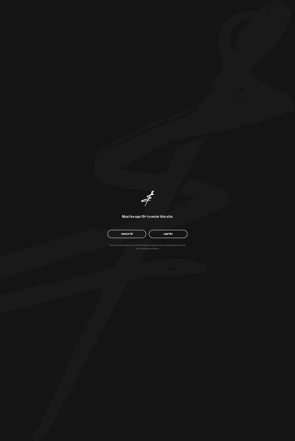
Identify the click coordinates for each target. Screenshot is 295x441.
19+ (168, 234)
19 (127, 234)
